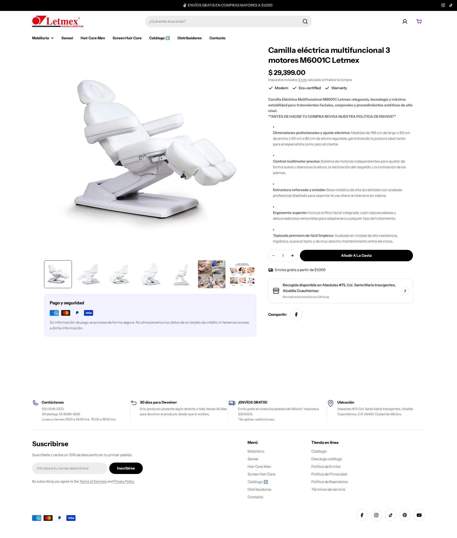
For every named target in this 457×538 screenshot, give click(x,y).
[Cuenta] (405, 21)
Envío (302, 80)
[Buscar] (305, 21)
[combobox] (228, 21)
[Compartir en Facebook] (296, 314)
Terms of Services (93, 481)
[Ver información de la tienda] (405, 291)
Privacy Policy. (124, 481)
